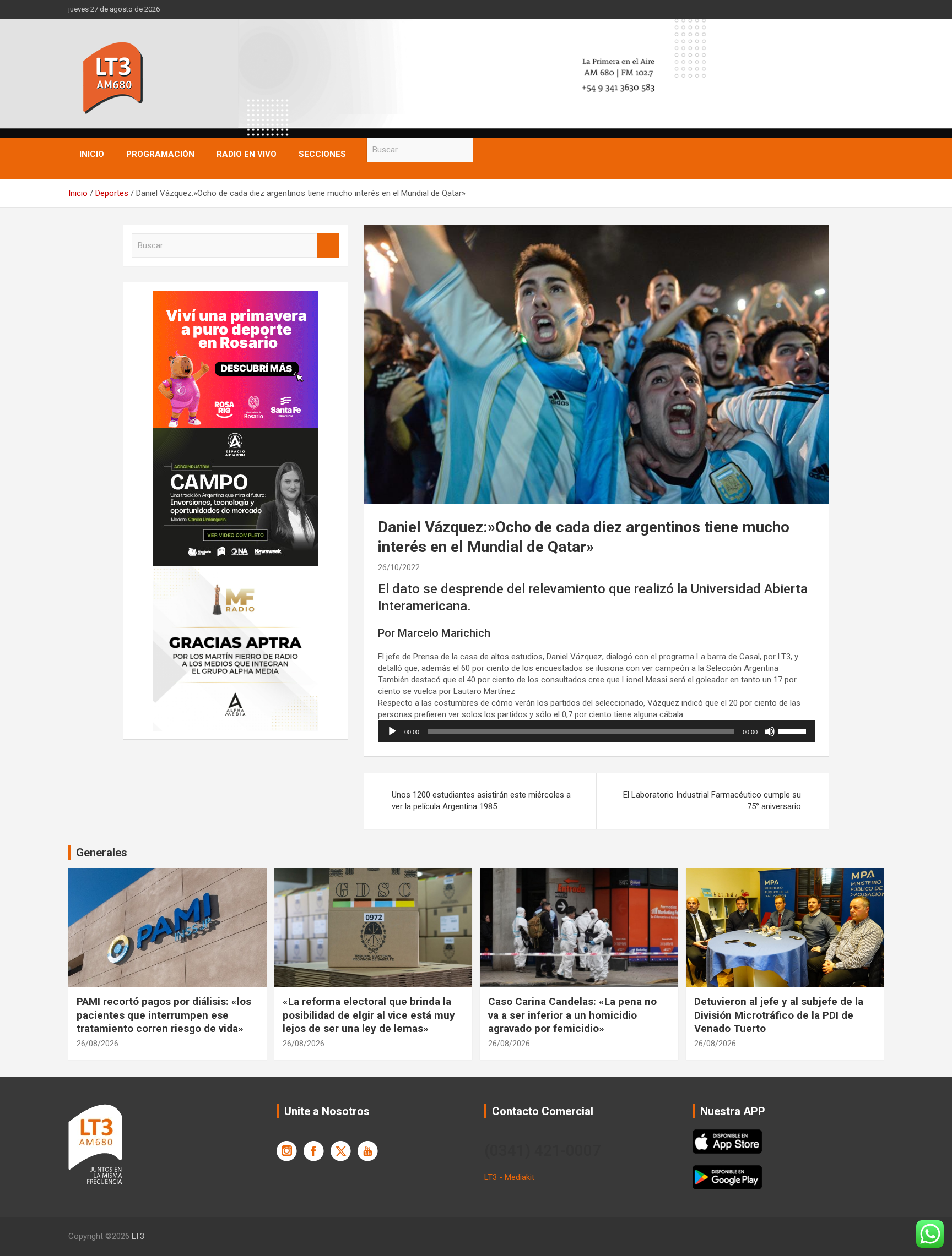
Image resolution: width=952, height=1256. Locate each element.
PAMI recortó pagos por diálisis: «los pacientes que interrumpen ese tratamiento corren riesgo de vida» (164, 1015)
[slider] (793, 730)
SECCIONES (322, 154)
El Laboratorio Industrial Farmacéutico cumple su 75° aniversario (712, 800)
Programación (160, 154)
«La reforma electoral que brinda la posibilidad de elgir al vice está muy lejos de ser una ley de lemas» (369, 1015)
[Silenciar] (769, 731)
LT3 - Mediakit (509, 1177)
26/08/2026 (97, 1043)
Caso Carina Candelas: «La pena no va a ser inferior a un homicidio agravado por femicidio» (572, 1015)
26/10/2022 (399, 567)
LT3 (138, 1236)
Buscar (484, 150)
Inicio (91, 154)
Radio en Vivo (247, 154)
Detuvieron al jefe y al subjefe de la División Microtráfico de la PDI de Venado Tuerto (778, 1015)
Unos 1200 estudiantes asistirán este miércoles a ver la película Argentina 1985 (481, 800)
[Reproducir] (392, 731)
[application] (596, 731)
